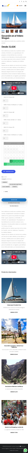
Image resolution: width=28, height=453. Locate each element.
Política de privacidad (21, 448)
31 (5, 164)
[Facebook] (19, 1)
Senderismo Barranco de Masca (14, 386)
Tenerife (14, 186)
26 (11, 161)
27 (14, 161)
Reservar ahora (10, 171)
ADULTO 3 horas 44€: (9, 112)
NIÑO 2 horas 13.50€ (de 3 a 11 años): (13, 134)
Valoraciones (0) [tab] (14, 205)
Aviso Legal (12, 448)
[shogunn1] (16, 31)
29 (19, 161)
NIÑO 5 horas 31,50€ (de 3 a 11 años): (13, 104)
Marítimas (9, 179)
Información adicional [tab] (14, 202)
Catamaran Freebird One (14, 305)
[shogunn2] (12, 31)
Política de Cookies (14, 450)
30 (22, 161)
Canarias (4, 182)
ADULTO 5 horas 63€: (9, 97)
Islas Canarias (6, 186)
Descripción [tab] (14, 199)
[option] (3, 31)
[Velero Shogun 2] (21, 31)
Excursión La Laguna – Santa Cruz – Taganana (14, 346)
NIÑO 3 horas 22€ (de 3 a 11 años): (12, 119)
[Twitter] (22, 1)
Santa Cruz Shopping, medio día (14, 427)
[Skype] (26, 1)
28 (16, 161)
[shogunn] (7, 31)
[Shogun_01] (3, 31)
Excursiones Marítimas (15, 184)
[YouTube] (24, 1)
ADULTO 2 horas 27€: (9, 127)
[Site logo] (5, 5)
